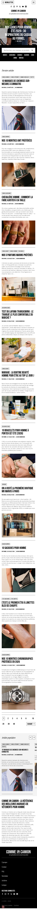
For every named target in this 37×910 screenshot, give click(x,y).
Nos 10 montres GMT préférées (17, 140)
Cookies (16, 905)
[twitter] (20, 6)
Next (34, 737)
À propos (4, 862)
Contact (4, 867)
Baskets (5, 55)
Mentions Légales (7, 905)
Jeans (32, 55)
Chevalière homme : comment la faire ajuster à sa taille (17, 198)
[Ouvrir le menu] (33, 2)
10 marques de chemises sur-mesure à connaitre (16, 82)
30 (9, 724)
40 (14, 724)
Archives (4, 880)
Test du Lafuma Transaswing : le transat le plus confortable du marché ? (17, 315)
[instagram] (14, 6)
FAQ (3, 871)
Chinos (15, 58)
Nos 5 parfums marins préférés (17, 255)
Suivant (30, 724)
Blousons (26, 55)
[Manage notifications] (3, 907)
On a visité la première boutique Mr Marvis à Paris (17, 489)
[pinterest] (17, 6)
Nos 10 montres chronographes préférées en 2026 (17, 660)
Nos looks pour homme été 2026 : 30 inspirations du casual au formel (18, 32)
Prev (30, 737)
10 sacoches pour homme (14, 548)
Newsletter (9, 2)
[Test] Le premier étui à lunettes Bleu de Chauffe (18, 604)
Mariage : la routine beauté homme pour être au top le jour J (18, 374)
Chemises (19, 55)
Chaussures (12, 55)
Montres (21, 58)
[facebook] (11, 6)
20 (3, 724)
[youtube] (23, 6)
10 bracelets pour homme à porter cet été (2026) (15, 432)
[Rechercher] (32, 50)
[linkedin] (26, 6)
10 (33, 718)
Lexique (4, 885)
